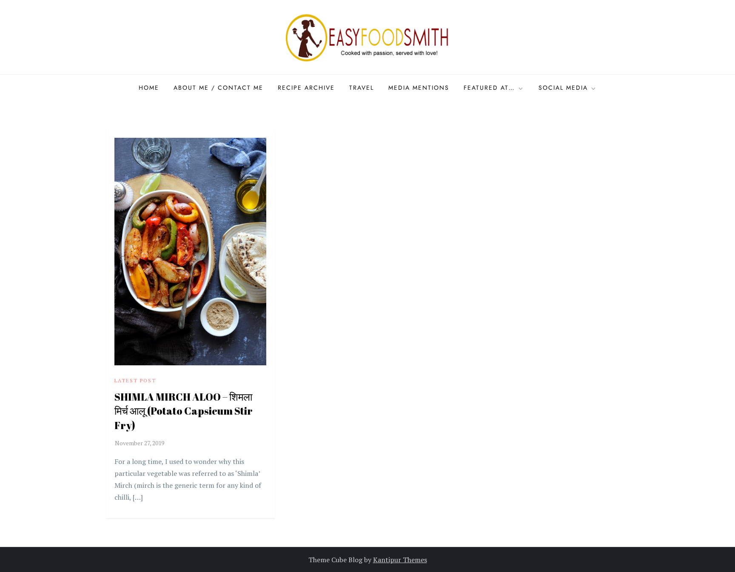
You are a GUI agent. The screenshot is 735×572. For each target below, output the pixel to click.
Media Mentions (418, 87)
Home (149, 87)
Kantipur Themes (400, 559)
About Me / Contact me (218, 87)
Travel (361, 87)
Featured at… (489, 87)
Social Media (563, 87)
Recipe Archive (306, 87)
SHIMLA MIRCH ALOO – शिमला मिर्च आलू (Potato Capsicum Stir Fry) (183, 411)
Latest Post (135, 380)
